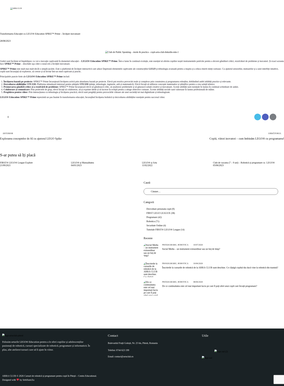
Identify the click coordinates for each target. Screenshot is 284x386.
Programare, (170, 245)
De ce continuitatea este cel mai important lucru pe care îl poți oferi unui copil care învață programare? (209, 286)
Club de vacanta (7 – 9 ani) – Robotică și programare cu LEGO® (244, 162)
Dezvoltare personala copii (158, 209)
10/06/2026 (198, 263)
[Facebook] (5, 357)
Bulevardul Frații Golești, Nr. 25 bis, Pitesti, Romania (133, 343)
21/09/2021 (5, 165)
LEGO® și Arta (149, 162)
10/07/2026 (198, 245)
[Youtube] (20, 357)
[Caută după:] (211, 191)
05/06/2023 (218, 165)
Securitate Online (154, 225)
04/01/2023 (76, 165)
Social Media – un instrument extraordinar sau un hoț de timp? (191, 249)
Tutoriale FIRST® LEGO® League (163, 229)
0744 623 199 (122, 350)
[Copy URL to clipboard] (280, 117)
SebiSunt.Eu (28, 380)
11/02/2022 (147, 165)
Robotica (8, 28)
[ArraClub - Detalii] (270, 8)
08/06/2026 (198, 282)
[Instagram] (13, 357)
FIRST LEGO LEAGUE (158, 213)
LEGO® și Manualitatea (82, 162)
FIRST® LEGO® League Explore (16, 162)
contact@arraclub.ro (123, 356)
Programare (151, 217)
